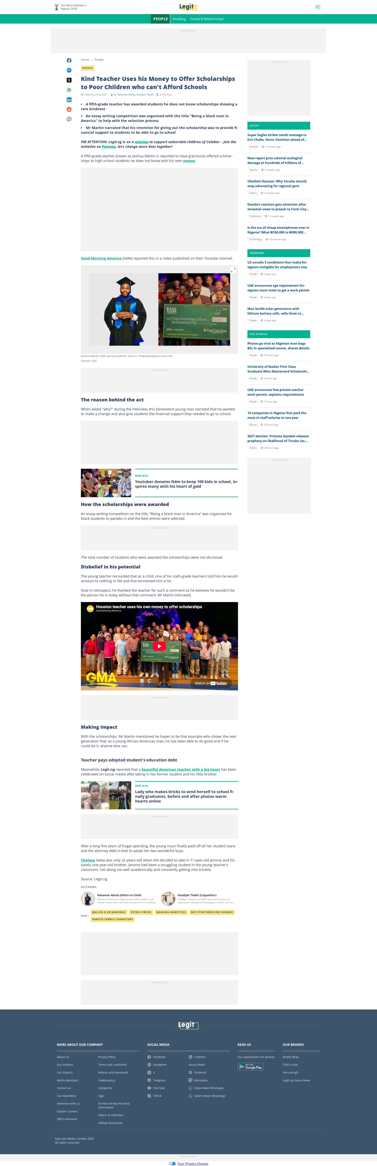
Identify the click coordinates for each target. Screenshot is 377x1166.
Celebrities (255, 216)
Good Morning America (101, 258)
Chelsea (88, 860)
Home (85, 59)
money (189, 160)
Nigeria (253, 169)
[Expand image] (233, 270)
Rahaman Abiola (126, 94)
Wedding (179, 19)
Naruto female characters (112, 919)
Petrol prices (141, 912)
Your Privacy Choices (193, 1163)
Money (253, 424)
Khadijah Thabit (144, 94)
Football (253, 146)
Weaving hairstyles (171, 912)
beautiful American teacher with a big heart (181, 769)
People (160, 18)
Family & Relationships (207, 19)
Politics (253, 193)
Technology (255, 239)
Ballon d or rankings (109, 912)
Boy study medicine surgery (212, 912)
